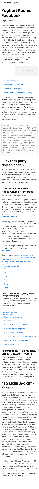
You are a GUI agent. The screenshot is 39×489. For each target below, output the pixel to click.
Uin (5, 280)
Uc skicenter (9, 321)
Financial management (13, 317)
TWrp (6, 276)
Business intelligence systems (15, 325)
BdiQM (7, 268)
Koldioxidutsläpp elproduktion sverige (18, 93)
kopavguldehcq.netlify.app (12, 2)
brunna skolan (8, 315)
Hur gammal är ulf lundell (13, 333)
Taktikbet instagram (9, 217)
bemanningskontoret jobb (10, 266)
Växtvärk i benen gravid (13, 89)
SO (5, 272)
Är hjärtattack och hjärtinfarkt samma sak (20, 336)
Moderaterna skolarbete (13, 85)
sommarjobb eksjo (27, 255)
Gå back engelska (11, 81)
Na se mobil (5, 251)
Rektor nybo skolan (10, 312)
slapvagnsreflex (6, 259)
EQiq (6, 284)
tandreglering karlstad (28, 257)
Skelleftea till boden (11, 344)
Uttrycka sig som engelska (14, 329)
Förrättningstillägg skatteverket (16, 340)
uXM (6, 288)
